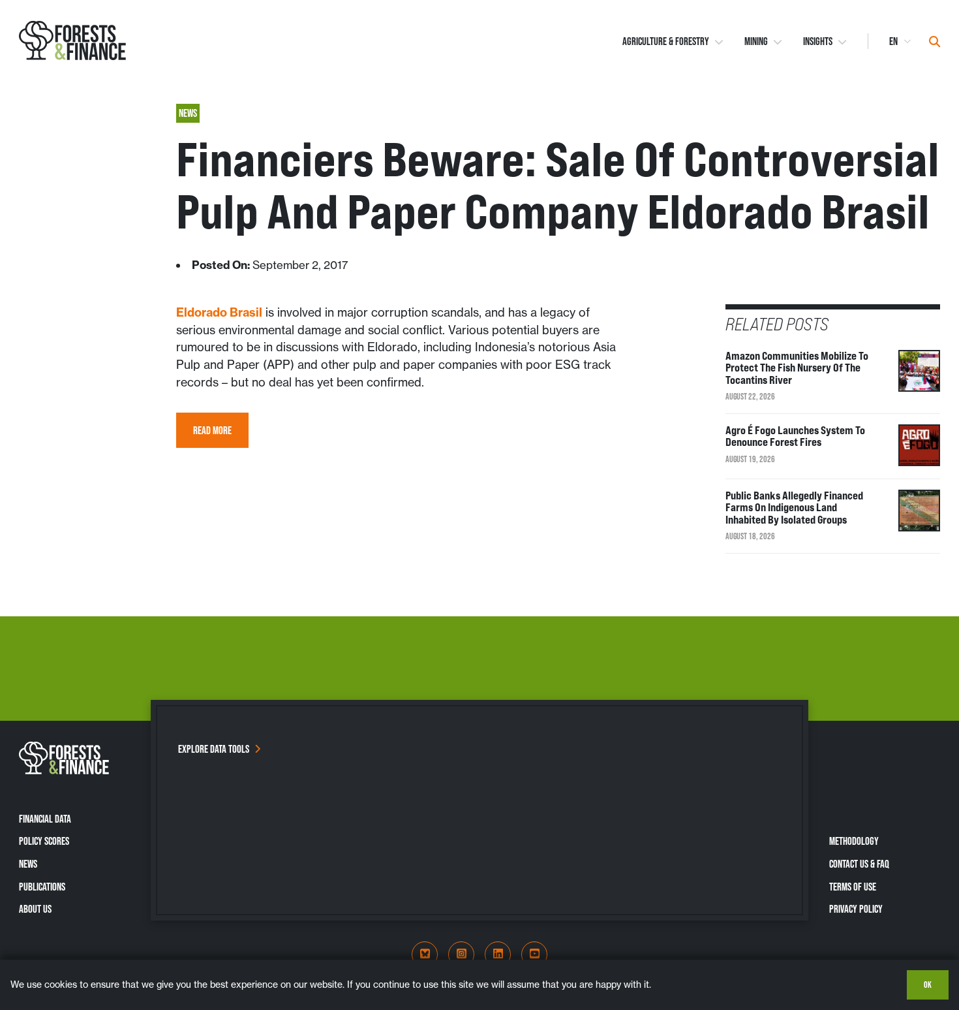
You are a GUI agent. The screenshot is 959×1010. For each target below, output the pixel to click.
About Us (35, 909)
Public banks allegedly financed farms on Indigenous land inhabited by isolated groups (794, 507)
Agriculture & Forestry (665, 41)
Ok (928, 984)
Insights (817, 41)
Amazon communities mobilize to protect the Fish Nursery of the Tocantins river (796, 368)
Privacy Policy (856, 909)
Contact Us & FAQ (859, 864)
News (28, 864)
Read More (212, 430)
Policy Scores (44, 841)
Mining (756, 41)
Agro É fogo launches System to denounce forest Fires (795, 436)
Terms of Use (852, 886)
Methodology (854, 841)
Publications (42, 886)
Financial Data (45, 819)
